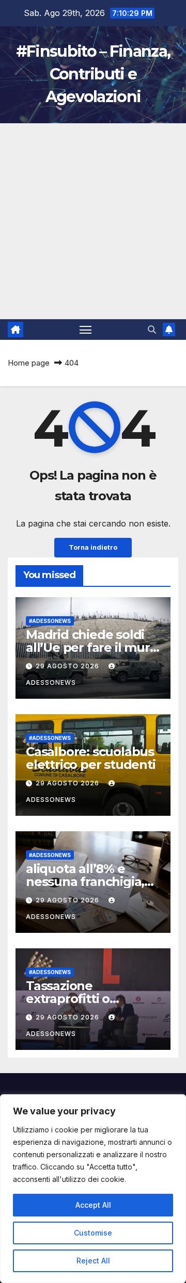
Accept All (93, 1204)
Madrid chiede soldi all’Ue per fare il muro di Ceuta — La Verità (91, 647)
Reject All (93, 1260)
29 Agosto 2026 (68, 666)
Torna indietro (93, 547)
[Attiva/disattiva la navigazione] (85, 329)
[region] (93, 1188)
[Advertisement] (93, 221)
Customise (93, 1232)
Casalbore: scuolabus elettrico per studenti (91, 758)
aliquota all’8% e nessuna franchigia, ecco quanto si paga (86, 881)
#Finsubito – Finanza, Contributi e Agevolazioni (93, 74)
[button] (152, 329)
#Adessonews (50, 621)
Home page (29, 363)
